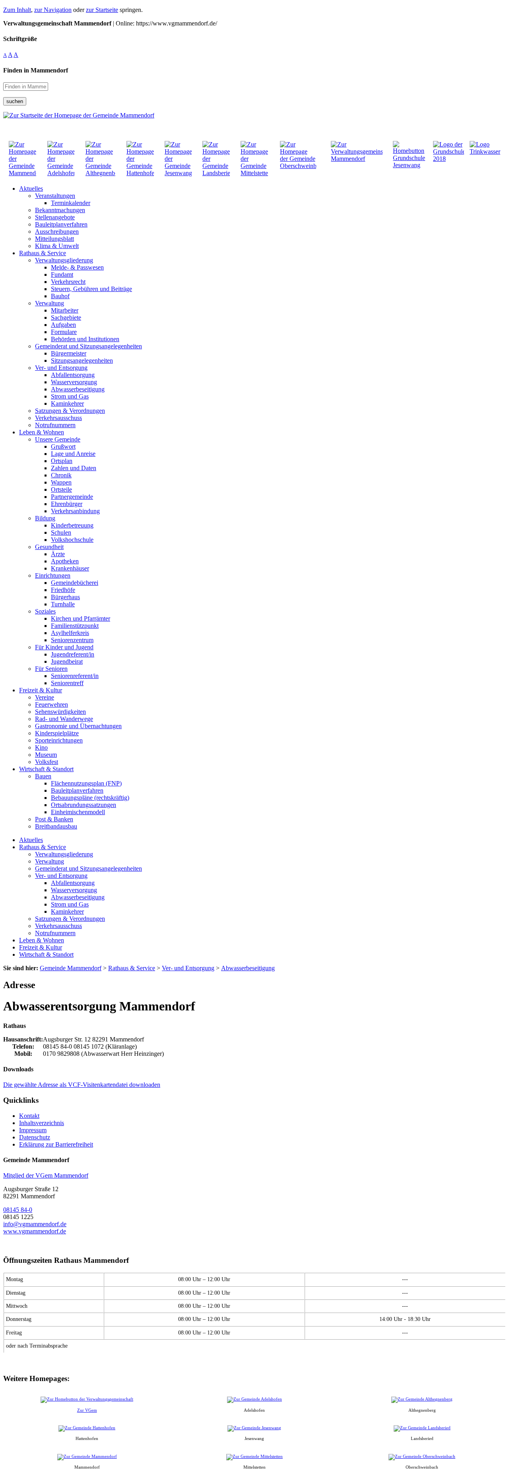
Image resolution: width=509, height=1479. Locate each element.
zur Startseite (102, 9)
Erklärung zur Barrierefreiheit (56, 1144)
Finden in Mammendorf (35, 70)
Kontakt (29, 1115)
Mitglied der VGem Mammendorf (45, 1175)
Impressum (33, 1130)
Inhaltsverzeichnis (41, 1123)
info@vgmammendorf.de (34, 1224)
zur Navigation (53, 9)
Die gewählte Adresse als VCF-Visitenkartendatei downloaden (81, 1084)
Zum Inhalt (17, 9)
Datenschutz (34, 1137)
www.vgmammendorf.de (34, 1231)
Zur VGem (87, 1410)
